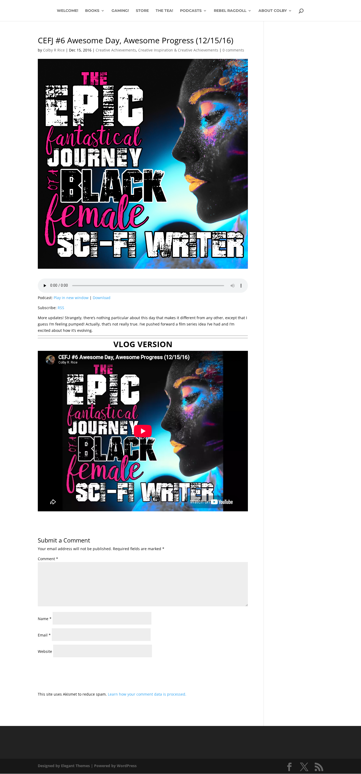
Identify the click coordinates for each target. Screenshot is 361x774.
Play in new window (71, 297)
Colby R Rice (54, 50)
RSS (61, 307)
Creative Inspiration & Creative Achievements (178, 50)
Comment (48, 558)
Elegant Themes (75, 765)
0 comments (233, 50)
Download (101, 297)
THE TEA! (164, 11)
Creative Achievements (116, 50)
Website (45, 651)
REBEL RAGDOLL (230, 11)
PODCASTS (191, 11)
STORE (142, 11)
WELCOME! (67, 11)
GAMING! (120, 11)
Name (45, 618)
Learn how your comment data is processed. (147, 694)
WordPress (127, 765)
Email (44, 635)
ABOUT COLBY (272, 11)
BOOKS (92, 11)
